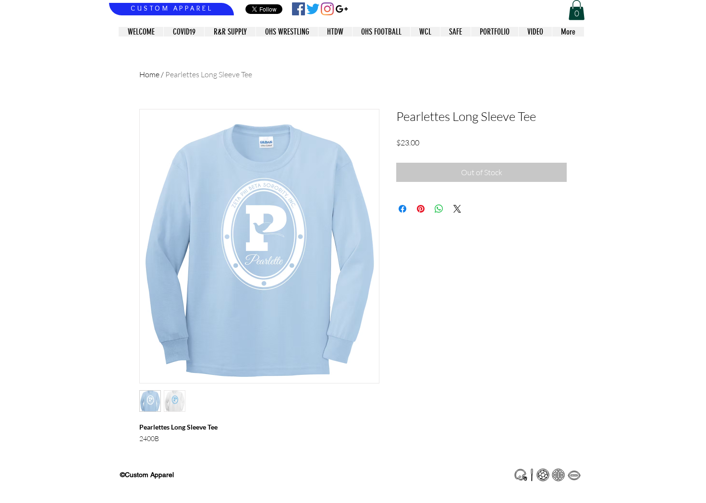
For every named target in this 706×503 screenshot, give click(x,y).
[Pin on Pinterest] (420, 209)
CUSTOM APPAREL (172, 8)
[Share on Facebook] (402, 209)
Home (149, 74)
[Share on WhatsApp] (439, 209)
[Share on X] (457, 209)
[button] (576, 10)
